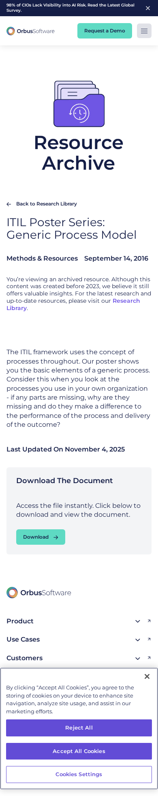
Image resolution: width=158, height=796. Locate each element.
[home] (30, 30)
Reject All (78, 727)
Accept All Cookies (79, 751)
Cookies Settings (79, 774)
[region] (79, 729)
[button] (144, 31)
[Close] (147, 676)
